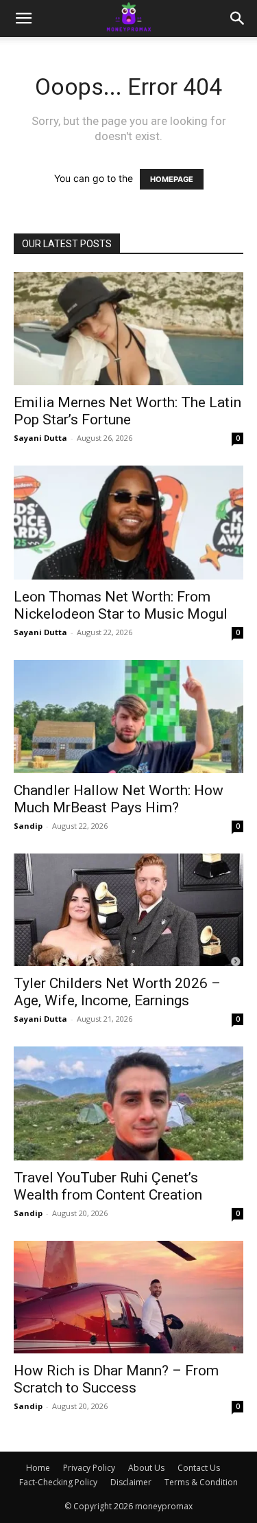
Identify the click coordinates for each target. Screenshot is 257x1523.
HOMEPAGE (171, 179)
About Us (146, 1468)
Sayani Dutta (40, 438)
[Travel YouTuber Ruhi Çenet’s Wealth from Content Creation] (128, 1103)
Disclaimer (130, 1482)
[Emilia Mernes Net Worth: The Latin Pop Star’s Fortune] (128, 328)
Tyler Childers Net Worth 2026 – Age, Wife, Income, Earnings (117, 992)
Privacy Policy (89, 1468)
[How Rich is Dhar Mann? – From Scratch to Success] (128, 1297)
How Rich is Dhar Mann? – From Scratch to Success (116, 1379)
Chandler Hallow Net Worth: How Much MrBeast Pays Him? (118, 799)
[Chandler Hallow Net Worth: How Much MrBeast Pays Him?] (128, 716)
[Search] (238, 18)
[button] (23, 18)
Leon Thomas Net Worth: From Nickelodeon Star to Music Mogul (121, 605)
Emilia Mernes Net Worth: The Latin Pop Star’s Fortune (127, 411)
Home (38, 1468)
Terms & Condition (201, 1482)
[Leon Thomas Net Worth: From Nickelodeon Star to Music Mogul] (128, 522)
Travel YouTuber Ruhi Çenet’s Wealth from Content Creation (108, 1186)
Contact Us (199, 1468)
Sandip (28, 826)
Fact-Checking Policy (58, 1482)
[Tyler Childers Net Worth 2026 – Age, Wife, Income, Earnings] (128, 910)
